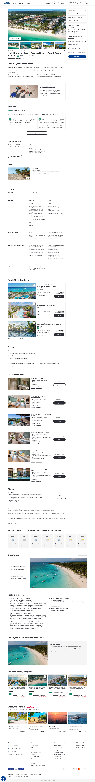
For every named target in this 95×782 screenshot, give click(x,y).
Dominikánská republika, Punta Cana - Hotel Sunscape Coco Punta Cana (16, 676)
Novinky (78, 750)
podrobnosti (81, 52)
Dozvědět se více (44, 95)
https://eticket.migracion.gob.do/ (33, 606)
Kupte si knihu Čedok (81, 747)
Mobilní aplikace (80, 745)
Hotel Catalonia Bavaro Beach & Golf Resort (49, 324)
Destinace (33, 763)
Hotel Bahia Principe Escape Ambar (46, 286)
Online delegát (57, 756)
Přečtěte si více (11, 72)
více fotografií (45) (15, 38)
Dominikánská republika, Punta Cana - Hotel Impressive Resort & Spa (77, 676)
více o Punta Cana (82, 555)
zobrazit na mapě (15, 156)
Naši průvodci (57, 759)
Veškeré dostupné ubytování (16, 338)
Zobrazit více (84, 595)
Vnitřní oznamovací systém (38, 765)
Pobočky (33, 747)
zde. (32, 610)
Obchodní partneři (35, 750)
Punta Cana (32, 6)
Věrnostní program (58, 745)
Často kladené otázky (59, 754)
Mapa (28, 50)
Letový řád (71, 38)
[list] (16, 106)
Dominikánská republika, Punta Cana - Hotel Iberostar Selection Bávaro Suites (37, 676)
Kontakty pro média (36, 761)
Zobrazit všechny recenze (37, 133)
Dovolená (10, 6)
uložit (64, 50)
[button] (3, 779)
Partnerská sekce (25, 774)
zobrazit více (84, 671)
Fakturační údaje (35, 756)
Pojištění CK (34, 754)
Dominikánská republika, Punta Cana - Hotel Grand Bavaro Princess (57, 676)
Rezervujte (77, 56)
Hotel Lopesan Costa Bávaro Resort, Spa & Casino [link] (46, 6)
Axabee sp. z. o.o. (27, 776)
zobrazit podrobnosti (36, 388)
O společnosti (34, 745)
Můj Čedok (56, 761)
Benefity (56, 750)
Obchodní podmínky (36, 752)
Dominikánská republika (25, 6)
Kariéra (32, 759)
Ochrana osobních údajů (35, 774)
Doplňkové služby (58, 747)
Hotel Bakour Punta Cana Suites (46, 305)
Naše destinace (16, 6)
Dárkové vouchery (58, 752)
